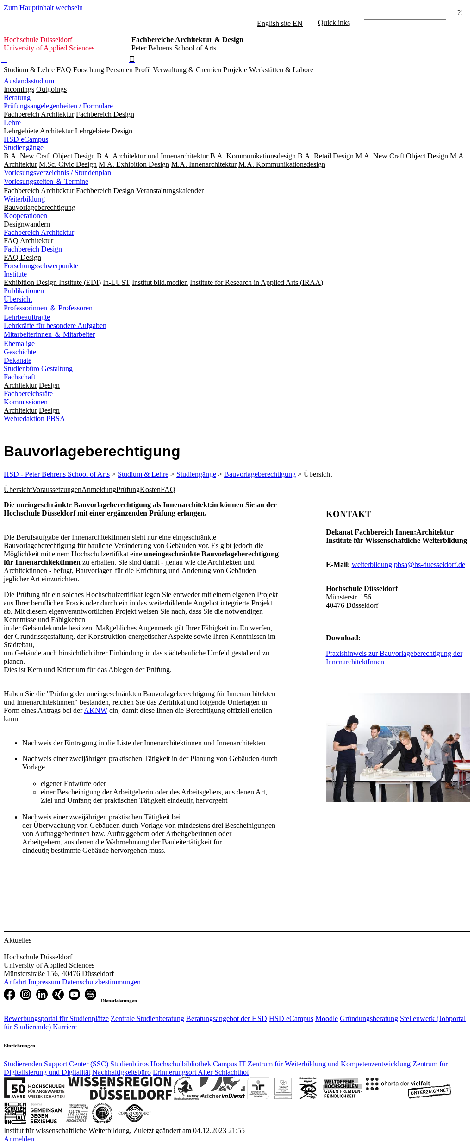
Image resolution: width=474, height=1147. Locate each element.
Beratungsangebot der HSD (226, 1018)
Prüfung (128, 489)
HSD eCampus (26, 139)
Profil (143, 70)
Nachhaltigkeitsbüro (121, 1072)
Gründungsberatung (369, 1018)
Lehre (12, 122)
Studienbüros (129, 1064)
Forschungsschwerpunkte (41, 266)
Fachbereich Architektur (39, 232)
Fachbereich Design (33, 249)
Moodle (326, 1018)
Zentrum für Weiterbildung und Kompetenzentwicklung (329, 1064)
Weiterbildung (24, 199)
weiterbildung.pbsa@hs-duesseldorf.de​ (408, 564)
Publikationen (24, 291)
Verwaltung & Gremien (187, 70)
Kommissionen (26, 402)
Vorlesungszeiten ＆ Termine (46, 181)
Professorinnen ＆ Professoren (48, 308)
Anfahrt (16, 982)
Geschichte (20, 352)
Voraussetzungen (56, 489)
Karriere (65, 1027)
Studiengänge (24, 147)
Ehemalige (19, 343)
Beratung (17, 97)
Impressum (45, 982)
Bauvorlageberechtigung (260, 474)
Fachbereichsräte (28, 393)
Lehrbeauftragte (27, 317)
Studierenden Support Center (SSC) (56, 1064)
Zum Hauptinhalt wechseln (43, 8)
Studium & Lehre (29, 70)
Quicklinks (334, 22)
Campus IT (229, 1064)
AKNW (95, 710)
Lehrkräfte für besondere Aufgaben (55, 325)
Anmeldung (98, 489)
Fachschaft (19, 377)
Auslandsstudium (29, 81)
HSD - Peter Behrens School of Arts (57, 474)
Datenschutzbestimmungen (101, 982)
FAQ (63, 70)
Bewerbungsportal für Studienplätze (56, 1018)
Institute (15, 274)
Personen (119, 70)
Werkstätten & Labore (281, 70)
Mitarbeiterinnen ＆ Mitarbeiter (49, 334)
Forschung (88, 70)
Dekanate (17, 360)
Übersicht (18, 299)
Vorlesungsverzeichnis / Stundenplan (57, 172)
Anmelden (19, 1139)
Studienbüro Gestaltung (38, 368)
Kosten (150, 489)
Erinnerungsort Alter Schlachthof (201, 1072)
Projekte (235, 70)
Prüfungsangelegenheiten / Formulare (58, 106)
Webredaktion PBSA (34, 418)
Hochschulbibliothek (180, 1064)
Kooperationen (25, 216)
